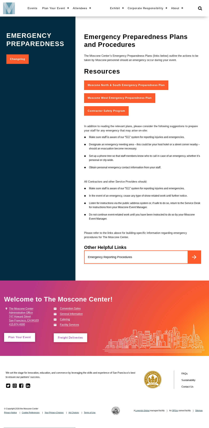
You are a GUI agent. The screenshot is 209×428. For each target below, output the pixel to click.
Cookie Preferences (31, 412)
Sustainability (188, 380)
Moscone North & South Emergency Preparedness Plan (126, 85)
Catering (65, 319)
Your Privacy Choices (54, 412)
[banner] (104, 8)
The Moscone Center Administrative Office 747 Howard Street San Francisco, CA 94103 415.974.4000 (24, 316)
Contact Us (187, 386)
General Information (71, 313)
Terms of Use (90, 412)
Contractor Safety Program (106, 110)
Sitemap (199, 410)
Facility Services (69, 324)
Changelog (19, 61)
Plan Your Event (19, 337)
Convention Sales (70, 308)
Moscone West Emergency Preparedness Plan (120, 98)
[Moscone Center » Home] (8, 8)
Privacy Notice (10, 412)
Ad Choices (74, 412)
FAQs (184, 373)
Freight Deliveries (70, 337)
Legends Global (142, 410)
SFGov (175, 410)
